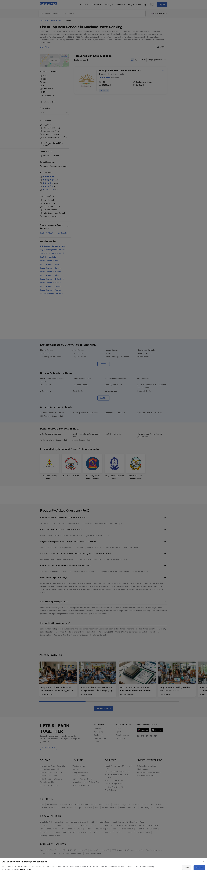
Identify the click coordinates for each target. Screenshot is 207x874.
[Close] (162, 416)
